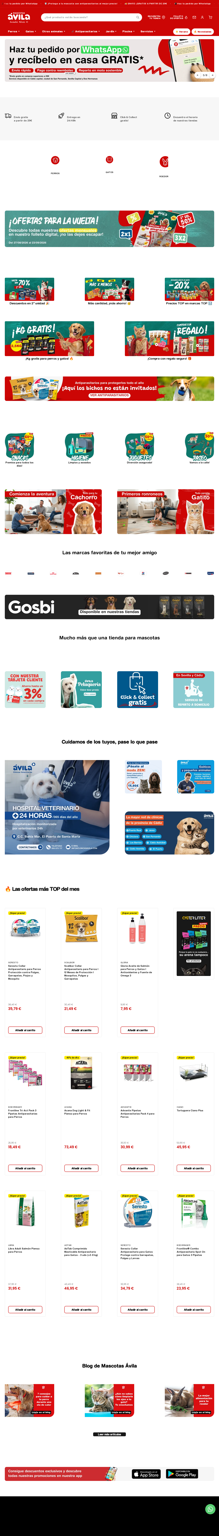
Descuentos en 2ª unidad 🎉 (29, 303)
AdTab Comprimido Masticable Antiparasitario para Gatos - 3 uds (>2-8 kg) (81, 1251)
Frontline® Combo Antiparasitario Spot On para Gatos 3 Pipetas (191, 1251)
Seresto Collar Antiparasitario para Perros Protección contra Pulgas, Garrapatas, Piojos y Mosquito (24, 972)
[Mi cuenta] (202, 17)
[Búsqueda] (138, 17)
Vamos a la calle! (200, 462)
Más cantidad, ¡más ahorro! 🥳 (109, 303)
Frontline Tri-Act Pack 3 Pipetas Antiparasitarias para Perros (22, 1113)
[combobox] (91, 17)
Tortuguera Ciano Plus (190, 1110)
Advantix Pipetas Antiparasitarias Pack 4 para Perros (137, 1113)
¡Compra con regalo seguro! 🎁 (169, 358)
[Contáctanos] (194, 17)
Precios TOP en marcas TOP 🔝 (189, 303)
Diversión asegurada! (139, 462)
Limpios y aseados (79, 462)
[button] (210, 17)
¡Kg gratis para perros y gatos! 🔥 (49, 358)
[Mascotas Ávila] (21, 17)
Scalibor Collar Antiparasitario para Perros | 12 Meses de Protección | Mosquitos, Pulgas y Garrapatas (81, 972)
